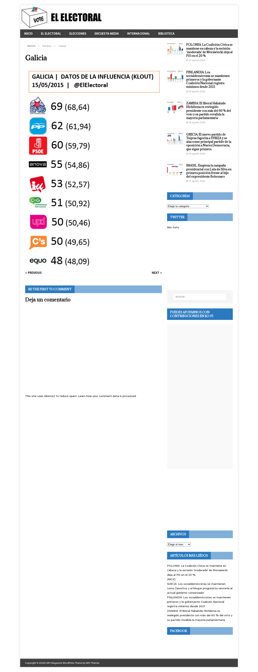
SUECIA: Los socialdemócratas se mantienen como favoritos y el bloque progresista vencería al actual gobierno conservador (199, 588)
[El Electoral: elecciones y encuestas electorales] (62, 27)
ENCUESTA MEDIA (107, 33)
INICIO (28, 33)
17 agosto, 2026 (197, 181)
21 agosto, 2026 (197, 60)
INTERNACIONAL (138, 33)
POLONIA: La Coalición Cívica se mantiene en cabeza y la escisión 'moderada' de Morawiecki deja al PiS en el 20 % (197, 570)
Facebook (178, 631)
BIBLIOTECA (166, 33)
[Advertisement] (200, 260)
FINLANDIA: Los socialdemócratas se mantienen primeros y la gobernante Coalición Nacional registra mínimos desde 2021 (208, 79)
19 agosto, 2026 (197, 91)
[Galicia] (93, 265)
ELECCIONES (77, 33)
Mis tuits (173, 227)
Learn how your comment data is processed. (107, 396)
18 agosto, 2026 (197, 122)
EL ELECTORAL (51, 33)
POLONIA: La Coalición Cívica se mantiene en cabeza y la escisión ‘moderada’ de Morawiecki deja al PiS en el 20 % (209, 50)
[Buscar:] (200, 296)
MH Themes (92, 663)
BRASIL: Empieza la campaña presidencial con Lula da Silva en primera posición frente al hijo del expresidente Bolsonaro (208, 170)
